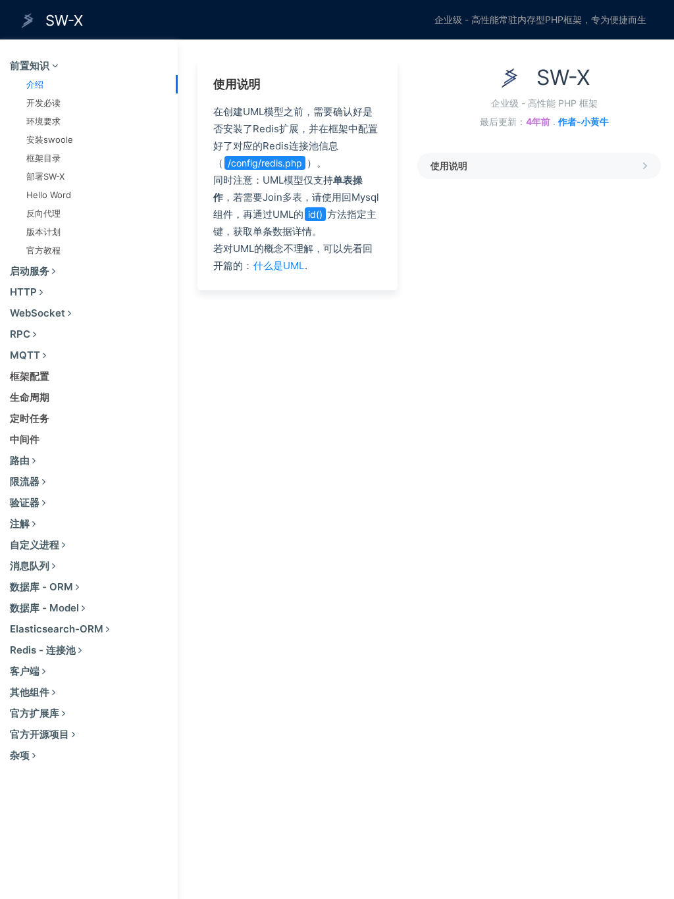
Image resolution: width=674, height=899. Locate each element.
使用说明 (448, 165)
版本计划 (43, 231)
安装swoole (49, 139)
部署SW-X (45, 176)
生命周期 (29, 397)
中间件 (24, 439)
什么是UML (278, 265)
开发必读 (43, 102)
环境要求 (43, 121)
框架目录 (43, 158)
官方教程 (43, 250)
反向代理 (43, 213)
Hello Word (48, 195)
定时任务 (29, 418)
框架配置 (29, 376)
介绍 (34, 84)
